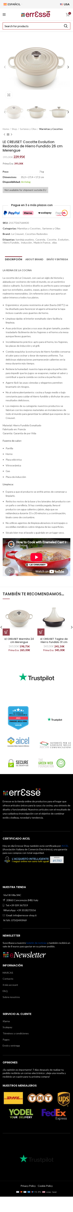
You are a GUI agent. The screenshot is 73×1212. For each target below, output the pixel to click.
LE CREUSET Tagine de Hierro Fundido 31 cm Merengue (54, 642)
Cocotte (51, 239)
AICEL (65, 845)
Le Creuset (17, 234)
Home (6, 129)
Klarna (6, 1021)
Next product (11, 134)
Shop (14, 129)
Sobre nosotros (11, 997)
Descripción (13, 259)
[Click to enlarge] (8, 94)
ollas (54, 242)
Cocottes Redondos (36, 234)
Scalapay (7, 1027)
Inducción (26, 242)
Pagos (6, 1039)
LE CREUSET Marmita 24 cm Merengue (19, 640)
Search (65, 25)
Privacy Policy (28, 1185)
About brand (34, 259)
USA (66, 4)
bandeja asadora (25, 239)
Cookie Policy (45, 1185)
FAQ (5, 991)
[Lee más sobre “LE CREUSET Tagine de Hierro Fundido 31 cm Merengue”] (40, 632)
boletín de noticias (36, 942)
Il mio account (10, 984)
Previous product (4, 134)
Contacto (8, 978)
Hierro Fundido (11, 242)
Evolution (63, 239)
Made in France (42, 242)
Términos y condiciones (16, 1033)
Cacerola (40, 239)
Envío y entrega (57, 259)
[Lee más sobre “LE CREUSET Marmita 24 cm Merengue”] (6, 632)
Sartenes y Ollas (28, 129)
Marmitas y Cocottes (51, 129)
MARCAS (8, 972)
